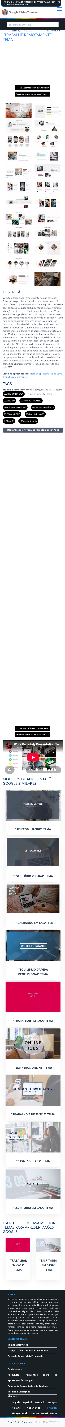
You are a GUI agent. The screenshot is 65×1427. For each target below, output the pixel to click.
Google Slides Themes (18, 1422)
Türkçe (16, 1413)
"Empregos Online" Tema (33, 1068)
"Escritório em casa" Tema (33, 1208)
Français (52, 1402)
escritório (9, 400)
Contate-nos (14, 1369)
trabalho (9, 420)
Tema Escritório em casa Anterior (33, 87)
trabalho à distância (43, 407)
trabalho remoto (35, 414)
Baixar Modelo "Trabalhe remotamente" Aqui (33, 429)
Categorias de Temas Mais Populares (28, 1350)
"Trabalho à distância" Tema (33, 1114)
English (16, 1402)
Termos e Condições (19, 1391)
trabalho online (28, 420)
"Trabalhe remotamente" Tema (28, 37)
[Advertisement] (33, 579)
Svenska (34, 1413)
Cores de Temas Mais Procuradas (26, 1356)
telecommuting (12, 414)
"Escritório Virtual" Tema (33, 876)
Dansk (44, 1413)
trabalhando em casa (15, 407)
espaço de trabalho (31, 400)
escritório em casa (13, 394)
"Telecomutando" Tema (33, 829)
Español (27, 1402)
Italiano (16, 1407)
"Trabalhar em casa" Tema (33, 1021)
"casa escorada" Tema (33, 1161)
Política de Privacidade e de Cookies (27, 1385)
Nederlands (33, 1407)
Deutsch (40, 1402)
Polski (25, 1413)
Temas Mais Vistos (18, 1344)
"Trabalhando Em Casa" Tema (33, 923)
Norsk (53, 1413)
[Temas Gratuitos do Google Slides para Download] (20, 12)
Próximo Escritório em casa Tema (31, 94)
